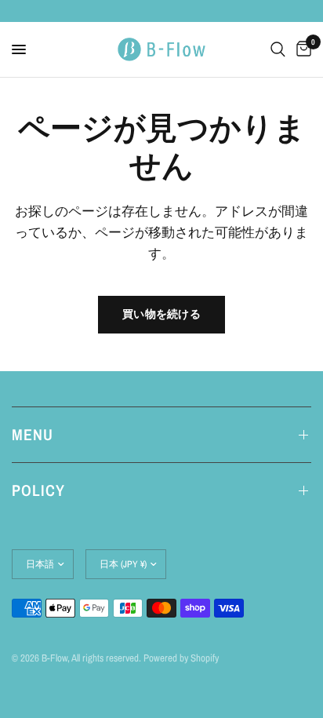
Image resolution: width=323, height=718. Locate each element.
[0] (301, 49)
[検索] (278, 49)
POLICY (38, 490)
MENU (32, 434)
